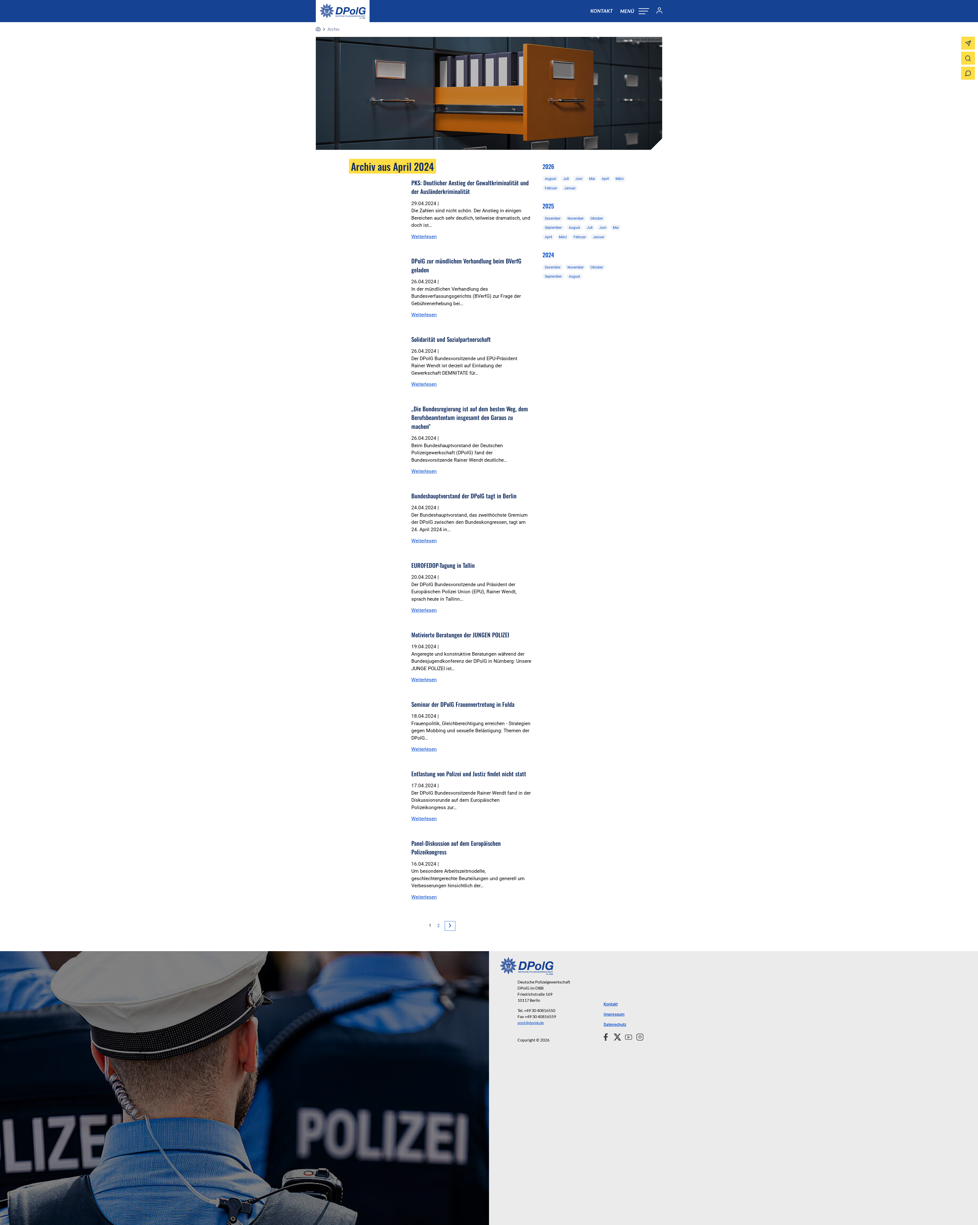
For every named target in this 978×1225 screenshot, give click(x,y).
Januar (570, 188)
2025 (548, 206)
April (605, 179)
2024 (548, 254)
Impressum (614, 1014)
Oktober (596, 218)
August (550, 179)
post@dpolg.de (531, 1022)
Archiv (333, 29)
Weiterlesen (424, 237)
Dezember (553, 218)
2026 (548, 166)
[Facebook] (607, 1036)
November (575, 218)
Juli (566, 179)
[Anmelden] (657, 11)
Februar (551, 188)
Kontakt (601, 11)
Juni (578, 179)
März (620, 179)
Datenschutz (615, 1024)
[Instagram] (638, 1036)
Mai (592, 179)
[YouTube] (626, 1036)
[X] (615, 1036)
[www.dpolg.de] (318, 29)
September (553, 228)
